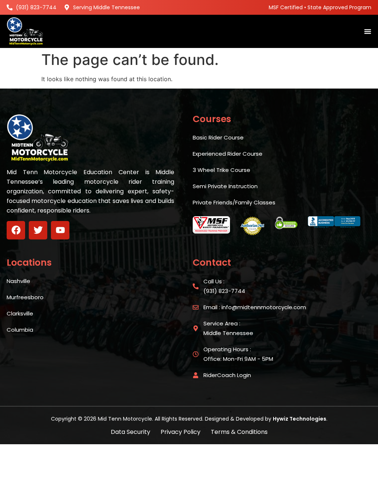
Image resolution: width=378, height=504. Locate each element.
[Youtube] (60, 230)
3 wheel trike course (221, 170)
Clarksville (20, 313)
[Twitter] (38, 230)
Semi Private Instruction (225, 186)
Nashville (18, 281)
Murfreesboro (25, 297)
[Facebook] (16, 230)
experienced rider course (227, 154)
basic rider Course (218, 137)
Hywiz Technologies (299, 418)
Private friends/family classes (234, 202)
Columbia (20, 330)
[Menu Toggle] (367, 31)
